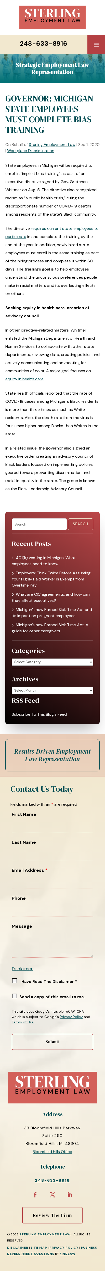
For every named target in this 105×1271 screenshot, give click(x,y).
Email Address (29, 870)
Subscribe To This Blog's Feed (39, 714)
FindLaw (67, 1254)
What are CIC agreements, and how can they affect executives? (51, 597)
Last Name (24, 842)
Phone (19, 898)
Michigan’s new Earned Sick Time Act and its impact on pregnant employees (52, 612)
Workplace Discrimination (30, 150)
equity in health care (24, 379)
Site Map (39, 1248)
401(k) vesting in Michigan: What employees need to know (44, 560)
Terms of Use (23, 1022)
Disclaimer (22, 968)
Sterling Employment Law (52, 144)
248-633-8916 (44, 43)
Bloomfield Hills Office (52, 1151)
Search (80, 524)
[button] (96, 44)
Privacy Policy (71, 1016)
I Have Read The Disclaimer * (48, 981)
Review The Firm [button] (52, 1215)
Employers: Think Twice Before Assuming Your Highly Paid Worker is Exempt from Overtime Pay (51, 579)
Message (22, 926)
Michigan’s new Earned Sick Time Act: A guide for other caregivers (50, 628)
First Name (24, 814)
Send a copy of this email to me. (52, 996)
